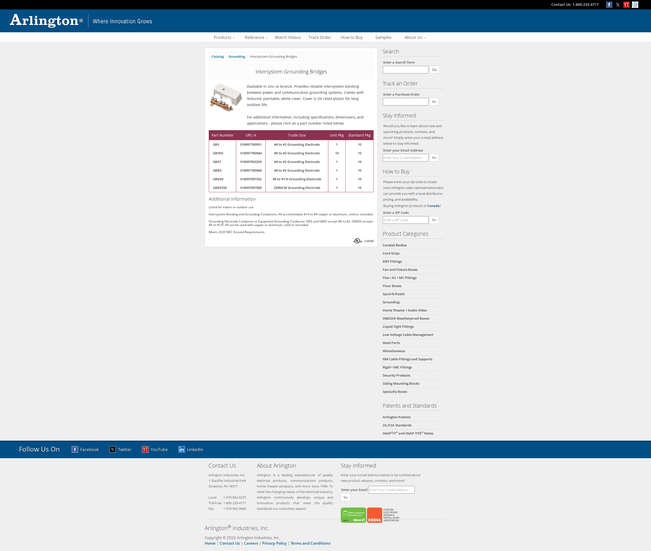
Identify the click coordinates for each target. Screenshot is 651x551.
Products (223, 37)
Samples (383, 37)
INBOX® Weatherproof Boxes (406, 318)
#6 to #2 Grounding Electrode (297, 144)
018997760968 (251, 170)
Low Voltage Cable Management (408, 334)
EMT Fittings (392, 261)
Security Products (396, 375)
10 (359, 144)
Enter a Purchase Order (401, 94)
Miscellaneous (394, 351)
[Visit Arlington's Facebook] (610, 4)
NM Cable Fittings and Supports (407, 359)
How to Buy (352, 37)
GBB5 (217, 170)
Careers (251, 543)
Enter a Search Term (399, 62)
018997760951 (251, 144)
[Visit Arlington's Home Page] (325, 20)
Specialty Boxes (395, 391)
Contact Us (230, 543)
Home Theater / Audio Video (405, 310)
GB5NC (218, 153)
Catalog (218, 56)
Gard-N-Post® (394, 294)
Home (210, 543)
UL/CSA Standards (397, 425)
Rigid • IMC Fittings (397, 367)
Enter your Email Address (403, 150)
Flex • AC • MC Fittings (400, 277)
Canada (433, 205)
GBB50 (218, 179)
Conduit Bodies (395, 245)
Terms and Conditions (310, 543)
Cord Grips (391, 253)
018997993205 (251, 161)
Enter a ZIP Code (396, 212)
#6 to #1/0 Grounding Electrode (297, 179)
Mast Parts (391, 342)
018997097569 (251, 187)
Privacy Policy (274, 543)
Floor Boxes (392, 286)
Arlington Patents (396, 417)
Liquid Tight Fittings (398, 326)
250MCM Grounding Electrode (297, 187)
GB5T (217, 161)
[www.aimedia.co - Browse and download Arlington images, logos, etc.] (636, 4)
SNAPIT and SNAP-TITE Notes (408, 433)
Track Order (319, 37)
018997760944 (251, 153)
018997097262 (251, 179)
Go (434, 157)
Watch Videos (288, 37)
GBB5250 (220, 187)
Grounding (391, 302)
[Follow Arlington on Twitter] (619, 4)
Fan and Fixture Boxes (400, 269)
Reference (255, 37)
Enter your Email (354, 489)
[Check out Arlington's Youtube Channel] (627, 4)
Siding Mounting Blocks (401, 383)
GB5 (216, 144)
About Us (414, 37)
